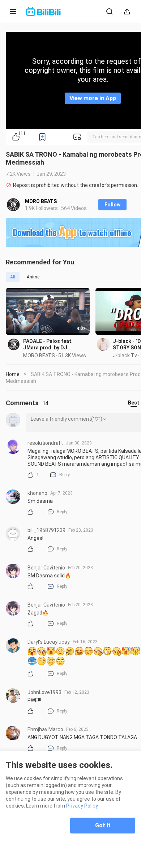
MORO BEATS (41, 201)
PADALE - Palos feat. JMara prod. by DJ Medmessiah (48, 344)
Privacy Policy (82, 806)
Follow (112, 204)
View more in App (92, 98)
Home (13, 374)
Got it (103, 825)
